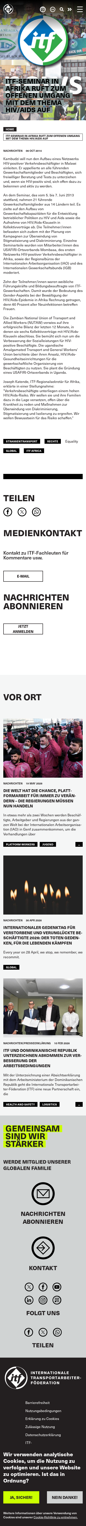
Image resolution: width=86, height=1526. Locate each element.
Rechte (52, 441)
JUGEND (47, 844)
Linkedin (29, 1300)
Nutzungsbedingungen (43, 1410)
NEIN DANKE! (65, 1497)
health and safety (20, 1104)
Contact (43, 1250)
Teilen (19, 497)
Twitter (29, 1287)
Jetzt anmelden (23, 629)
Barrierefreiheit (37, 1402)
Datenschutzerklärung (43, 1434)
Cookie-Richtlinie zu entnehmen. (56, 1517)
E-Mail (23, 576)
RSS (57, 1300)
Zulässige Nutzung (40, 1426)
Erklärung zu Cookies (42, 1418)
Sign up (43, 1196)
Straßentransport (21, 441)
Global (11, 450)
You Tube (57, 1287)
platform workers (20, 844)
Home (10, 129)
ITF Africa (33, 450)
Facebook (43, 1287)
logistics (49, 1104)
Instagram (43, 1300)
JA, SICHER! (21, 1497)
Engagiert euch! (70, 9)
